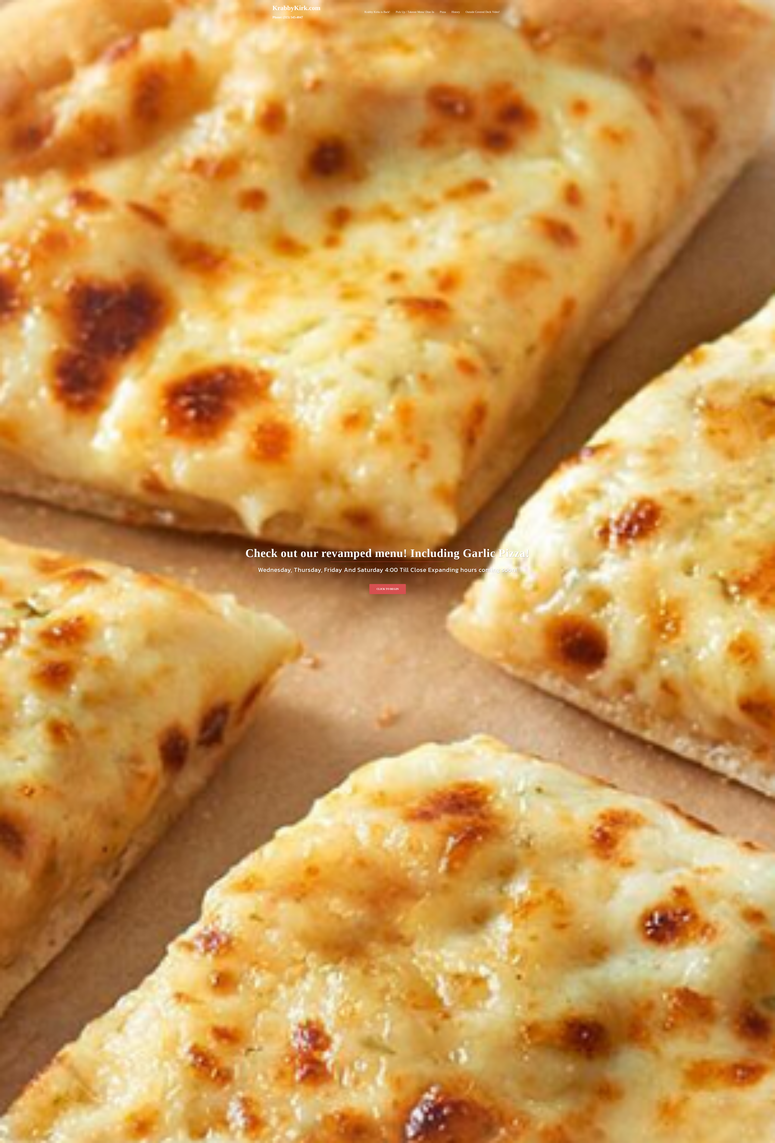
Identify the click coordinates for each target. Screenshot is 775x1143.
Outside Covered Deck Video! (483, 12)
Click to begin (388, 588)
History (455, 12)
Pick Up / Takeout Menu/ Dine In (415, 12)
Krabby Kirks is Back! (377, 12)
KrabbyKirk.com (296, 8)
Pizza (443, 12)
